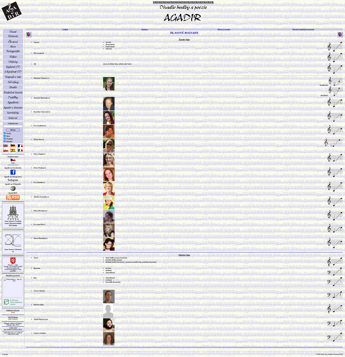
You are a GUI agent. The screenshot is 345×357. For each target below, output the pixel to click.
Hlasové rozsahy (224, 29)
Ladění (65, 29)
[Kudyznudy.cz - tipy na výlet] (13, 296)
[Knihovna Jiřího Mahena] (13, 305)
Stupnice (144, 29)
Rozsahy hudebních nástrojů (303, 29)
